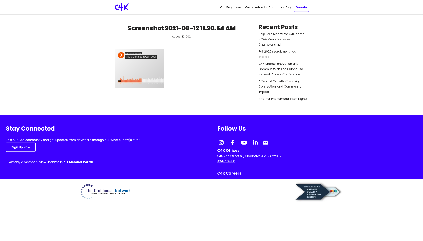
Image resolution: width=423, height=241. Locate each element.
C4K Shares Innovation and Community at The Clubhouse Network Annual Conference (281, 69)
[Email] (265, 142)
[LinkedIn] (255, 143)
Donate (301, 7)
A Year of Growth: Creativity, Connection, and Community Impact (280, 86)
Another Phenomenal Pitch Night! (283, 99)
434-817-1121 (226, 161)
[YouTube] (244, 143)
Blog (289, 7)
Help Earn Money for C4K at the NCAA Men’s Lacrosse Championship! (281, 39)
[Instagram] (221, 143)
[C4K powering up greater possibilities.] (122, 7)
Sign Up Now (20, 147)
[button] (243, 7)
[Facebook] (233, 143)
